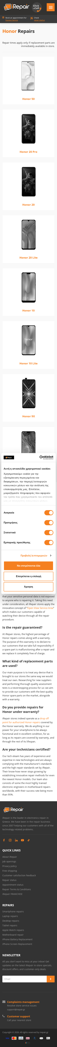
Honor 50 (28, 99)
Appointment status (12, 884)
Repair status (9, 880)
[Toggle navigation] (51, 7)
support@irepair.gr (16, 1009)
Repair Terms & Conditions (16, 889)
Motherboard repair (13, 934)
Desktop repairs (10, 920)
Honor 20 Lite (28, 257)
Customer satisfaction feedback (19, 875)
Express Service (12, 20)
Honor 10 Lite (28, 363)
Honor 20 (28, 204)
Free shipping (9, 870)
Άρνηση (28, 586)
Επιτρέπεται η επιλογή (28, 576)
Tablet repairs (9, 925)
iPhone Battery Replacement (17, 939)
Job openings (9, 861)
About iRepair (9, 856)
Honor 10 (28, 310)
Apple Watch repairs (13, 930)
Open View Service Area (40, 608)
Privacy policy (9, 866)
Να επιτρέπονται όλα (28, 565)
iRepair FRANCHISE (12, 894)
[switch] (48, 522)
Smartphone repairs (13, 911)
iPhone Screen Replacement (17, 944)
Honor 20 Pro (28, 152)
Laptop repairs (10, 916)
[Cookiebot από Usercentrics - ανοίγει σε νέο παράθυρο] (40, 457)
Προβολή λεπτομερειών (34, 555)
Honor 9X (28, 416)
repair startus (39, 20)
